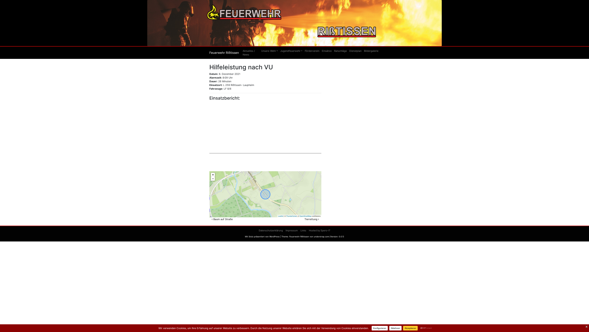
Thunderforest (291, 216)
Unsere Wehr (268, 50)
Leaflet (280, 216)
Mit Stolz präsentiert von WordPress (262, 236)
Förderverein (312, 50)
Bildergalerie (371, 50)
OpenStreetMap (305, 216)
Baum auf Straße (223, 219)
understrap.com (321, 236)
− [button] (213, 178)
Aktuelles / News (249, 52)
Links (303, 230)
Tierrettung (311, 219)
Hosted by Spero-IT (319, 230)
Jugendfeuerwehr (290, 50)
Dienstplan (355, 50)
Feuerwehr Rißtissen (224, 53)
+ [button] (213, 174)
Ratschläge (340, 50)
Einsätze (327, 50)
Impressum (292, 230)
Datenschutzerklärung (271, 230)
